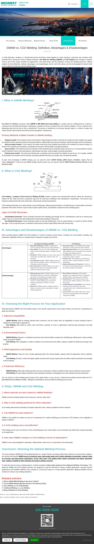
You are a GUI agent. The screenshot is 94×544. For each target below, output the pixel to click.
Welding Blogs (68, 41)
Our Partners (82, 41)
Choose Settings (20, 540)
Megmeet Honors (39, 41)
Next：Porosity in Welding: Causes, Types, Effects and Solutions (18, 497)
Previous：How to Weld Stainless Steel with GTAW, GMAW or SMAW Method (22, 494)
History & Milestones (25, 41)
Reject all (7, 540)
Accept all (34, 540)
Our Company (10, 41)
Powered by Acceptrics (87, 540)
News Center (53, 41)
